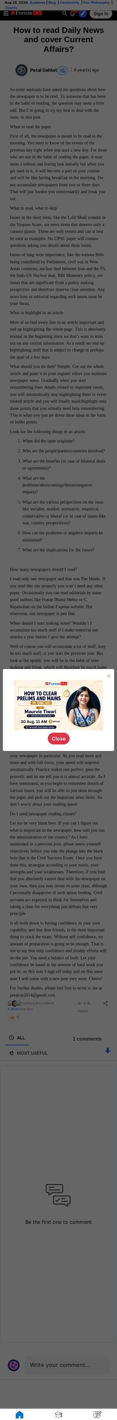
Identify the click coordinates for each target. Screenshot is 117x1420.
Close (59, 738)
